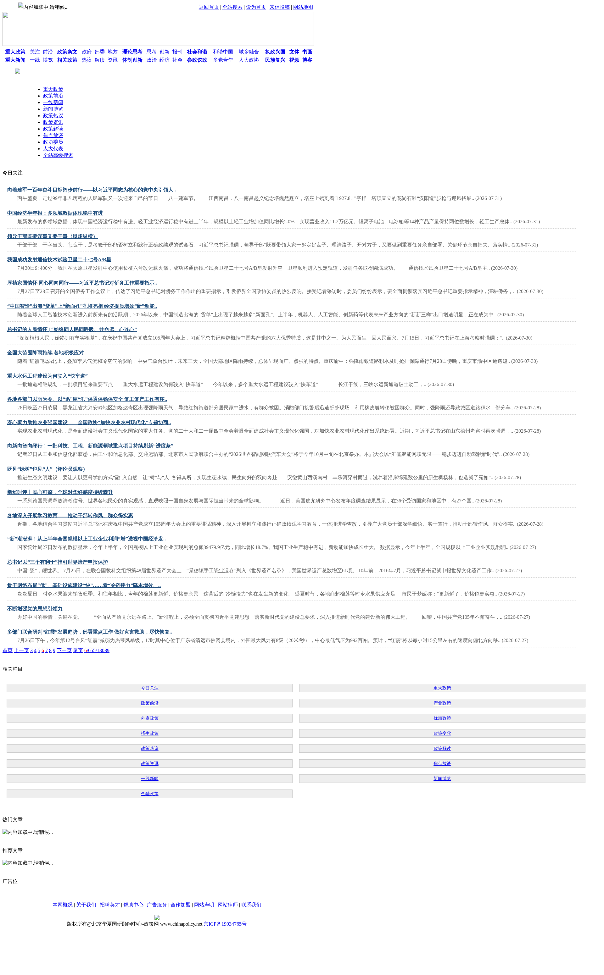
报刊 (177, 51)
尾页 (78, 650)
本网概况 (63, 904)
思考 (152, 51)
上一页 (21, 650)
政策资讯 (53, 122)
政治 (152, 60)
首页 (8, 650)
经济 (164, 60)
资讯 (113, 60)
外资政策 (150, 718)
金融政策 (150, 793)
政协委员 (53, 142)
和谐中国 (223, 51)
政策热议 (53, 115)
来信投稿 (280, 7)
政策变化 (442, 733)
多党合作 (223, 60)
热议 (87, 60)
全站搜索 (232, 7)
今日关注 (150, 688)
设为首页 (256, 7)
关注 (35, 51)
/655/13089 (96, 650)
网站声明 (204, 904)
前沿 (48, 51)
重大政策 (53, 89)
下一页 (64, 650)
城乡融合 (249, 51)
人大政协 (249, 60)
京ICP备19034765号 (225, 924)
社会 (177, 60)
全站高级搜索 (58, 155)
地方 (113, 51)
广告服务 (157, 904)
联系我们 (251, 904)
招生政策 (150, 733)
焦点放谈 (53, 135)
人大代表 (53, 148)
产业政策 (442, 703)
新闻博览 (53, 109)
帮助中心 (133, 904)
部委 (100, 51)
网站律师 (228, 904)
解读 (100, 60)
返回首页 (209, 7)
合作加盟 (181, 904)
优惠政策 (442, 718)
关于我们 (86, 904)
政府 (87, 51)
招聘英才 (110, 904)
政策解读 (53, 128)
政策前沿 (53, 95)
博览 (48, 60)
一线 (35, 60)
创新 (164, 51)
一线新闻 (53, 102)
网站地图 (303, 7)
